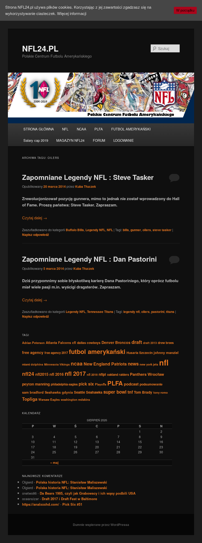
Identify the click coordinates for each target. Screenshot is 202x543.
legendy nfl (131, 311)
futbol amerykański (97, 351)
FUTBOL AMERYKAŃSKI (131, 128)
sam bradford (33, 392)
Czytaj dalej (34, 217)
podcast (131, 384)
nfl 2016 (56, 374)
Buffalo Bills (75, 229)
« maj (54, 462)
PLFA (98, 128)
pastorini (157, 311)
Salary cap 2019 (35, 140)
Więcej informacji (71, 13)
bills (126, 229)
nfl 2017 (75, 373)
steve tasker (162, 229)
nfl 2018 (92, 374)
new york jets (149, 364)
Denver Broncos (116, 342)
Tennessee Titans (100, 311)
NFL (65, 128)
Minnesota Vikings (57, 364)
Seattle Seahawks (88, 392)
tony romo (160, 392)
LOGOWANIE (123, 140)
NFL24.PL (40, 48)
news (133, 364)
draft (137, 342)
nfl (164, 362)
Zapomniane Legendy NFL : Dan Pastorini (89, 259)
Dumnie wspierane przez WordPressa (101, 524)
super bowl (115, 392)
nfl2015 (41, 374)
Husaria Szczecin (140, 352)
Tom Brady (143, 392)
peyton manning (36, 384)
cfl (74, 342)
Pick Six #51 (72, 504)
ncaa (77, 363)
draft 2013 (150, 343)
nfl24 (28, 373)
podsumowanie (151, 384)
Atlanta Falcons (58, 342)
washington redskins (75, 399)
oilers (147, 229)
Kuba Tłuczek (85, 186)
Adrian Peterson (33, 343)
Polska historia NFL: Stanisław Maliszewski (71, 482)
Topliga (29, 399)
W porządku (185, 10)
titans (170, 311)
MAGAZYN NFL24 (70, 140)
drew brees (166, 343)
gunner (135, 229)
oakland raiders (118, 374)
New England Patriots (105, 364)
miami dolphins (32, 364)
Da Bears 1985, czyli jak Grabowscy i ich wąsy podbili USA (87, 493)
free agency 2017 (56, 353)
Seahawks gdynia (59, 392)
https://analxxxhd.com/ (40, 504)
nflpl (102, 374)
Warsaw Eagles (49, 399)
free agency (32, 352)
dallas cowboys (88, 342)
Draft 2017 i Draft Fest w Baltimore (69, 498)
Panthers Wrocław (147, 374)
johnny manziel (166, 352)
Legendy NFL (95, 229)
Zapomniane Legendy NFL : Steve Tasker (88, 177)
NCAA (81, 128)
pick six (86, 384)
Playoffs (100, 384)
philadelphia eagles (64, 384)
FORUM (99, 140)
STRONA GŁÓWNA (38, 128)
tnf (130, 392)
